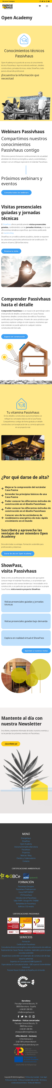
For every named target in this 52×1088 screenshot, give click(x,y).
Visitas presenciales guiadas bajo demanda (25, 621)
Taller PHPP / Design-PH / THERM (26, 900)
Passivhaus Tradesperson (26, 889)
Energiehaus (26, 838)
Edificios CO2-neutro (26, 906)
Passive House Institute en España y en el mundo (26, 970)
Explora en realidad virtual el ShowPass (24, 637)
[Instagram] (46, 1)
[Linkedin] (44, 1)
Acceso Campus (9, 1)
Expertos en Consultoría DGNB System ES (26, 961)
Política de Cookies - (11, 1080)
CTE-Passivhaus (26, 895)
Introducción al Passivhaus (26, 898)
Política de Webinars (34, 1083)
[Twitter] (42, 1)
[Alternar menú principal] (47, 6)
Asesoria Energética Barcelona (26, 847)
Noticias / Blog (26, 855)
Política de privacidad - (32, 1077)
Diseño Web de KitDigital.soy (26, 1065)
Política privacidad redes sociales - (29, 1080)
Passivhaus (26, 849)
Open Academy (26, 844)
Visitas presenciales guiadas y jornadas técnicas (23, 603)
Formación (26, 941)
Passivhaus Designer (26, 886)
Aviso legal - (44, 1077)
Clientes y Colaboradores (26, 858)
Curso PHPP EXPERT (26, 892)
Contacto (26, 861)
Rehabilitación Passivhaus (26, 903)
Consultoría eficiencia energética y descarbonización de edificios (26, 947)
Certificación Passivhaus (26, 944)
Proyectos (26, 852)
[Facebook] (40, 1)
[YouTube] (48, 1)
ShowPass (26, 841)
